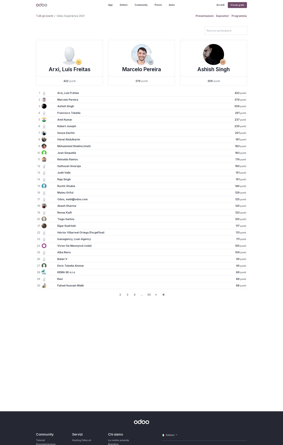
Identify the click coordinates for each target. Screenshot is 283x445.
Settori (124, 4)
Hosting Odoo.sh (81, 440)
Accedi (221, 4)
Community (141, 4)
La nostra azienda (118, 440)
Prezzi (158, 4)
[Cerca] (201, 31)
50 (149, 294)
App (110, 4)
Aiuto (172, 4)
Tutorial (40, 440)
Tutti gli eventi (44, 16)
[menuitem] (205, 16)
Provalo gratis (237, 5)
